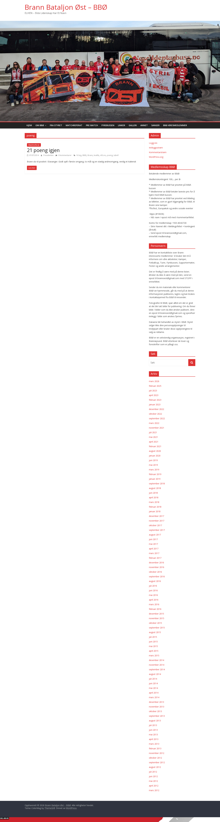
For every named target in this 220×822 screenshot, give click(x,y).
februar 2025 (155, 385)
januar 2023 (154, 404)
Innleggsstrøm (156, 147)
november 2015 (156, 618)
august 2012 (155, 767)
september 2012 (157, 762)
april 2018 (153, 497)
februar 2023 (155, 399)
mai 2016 (153, 595)
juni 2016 (153, 590)
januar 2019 (154, 478)
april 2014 (153, 692)
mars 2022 (154, 423)
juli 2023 (153, 390)
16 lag (78, 155)
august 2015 (155, 632)
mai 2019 (153, 464)
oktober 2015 (155, 623)
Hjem (29, 125)
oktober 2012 (155, 757)
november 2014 (156, 664)
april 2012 (153, 785)
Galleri (133, 125)
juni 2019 (153, 460)
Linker (121, 125)
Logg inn (153, 143)
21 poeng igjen (43, 150)
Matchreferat (74, 125)
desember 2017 (156, 516)
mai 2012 (153, 781)
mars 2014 (154, 697)
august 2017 (155, 534)
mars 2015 (154, 655)
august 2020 (155, 451)
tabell (116, 155)
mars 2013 (154, 743)
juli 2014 (153, 678)
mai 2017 (153, 544)
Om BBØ (39, 125)
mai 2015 (153, 646)
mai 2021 (153, 437)
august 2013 (155, 720)
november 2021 (156, 427)
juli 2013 (153, 725)
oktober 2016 (155, 571)
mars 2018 (154, 502)
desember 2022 (156, 409)
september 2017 (157, 530)
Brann (90, 155)
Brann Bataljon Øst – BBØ (66, 7)
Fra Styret (56, 125)
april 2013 (153, 739)
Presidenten (48, 155)
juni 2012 (153, 776)
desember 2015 (156, 613)
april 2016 (153, 599)
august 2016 (155, 581)
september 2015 (157, 627)
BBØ (84, 155)
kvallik (96, 155)
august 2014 (155, 674)
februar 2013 (155, 748)
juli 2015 (153, 636)
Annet (144, 125)
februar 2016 (155, 609)
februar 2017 (155, 557)
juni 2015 (153, 641)
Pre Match (92, 125)
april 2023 (153, 395)
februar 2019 (155, 474)
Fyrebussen (107, 125)
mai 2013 (153, 734)
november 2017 (156, 520)
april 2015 (153, 650)
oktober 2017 (155, 525)
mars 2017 (154, 553)
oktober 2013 (155, 711)
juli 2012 (153, 771)
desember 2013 (156, 702)
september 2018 (157, 483)
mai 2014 (153, 688)
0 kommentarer (65, 155)
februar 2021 (155, 446)
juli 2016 (153, 585)
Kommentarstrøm (157, 152)
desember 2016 (156, 562)
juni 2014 (153, 683)
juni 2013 (153, 729)
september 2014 (157, 669)
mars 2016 (154, 604)
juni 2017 (153, 539)
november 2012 (156, 753)
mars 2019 (154, 469)
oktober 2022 (155, 413)
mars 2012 (154, 790)
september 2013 (157, 715)
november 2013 (156, 706)
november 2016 (156, 567)
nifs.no (103, 155)
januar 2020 (154, 455)
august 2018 (155, 488)
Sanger (155, 125)
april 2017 (153, 548)
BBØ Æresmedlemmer (175, 125)
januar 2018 (154, 511)
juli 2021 (153, 432)
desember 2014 (156, 660)
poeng (110, 155)
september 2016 (157, 576)
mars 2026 (154, 381)
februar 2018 (155, 506)
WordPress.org (156, 156)
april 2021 (153, 441)
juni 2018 (153, 492)
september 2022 (157, 418)
